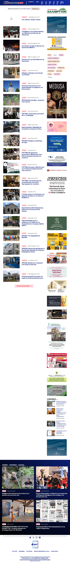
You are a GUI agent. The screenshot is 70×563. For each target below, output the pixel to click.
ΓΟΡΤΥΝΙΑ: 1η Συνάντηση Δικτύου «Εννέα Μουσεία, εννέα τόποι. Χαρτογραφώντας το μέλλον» (31, 182)
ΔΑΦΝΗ (61, 55)
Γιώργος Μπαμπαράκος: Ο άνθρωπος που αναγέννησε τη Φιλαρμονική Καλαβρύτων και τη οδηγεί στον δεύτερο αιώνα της (51, 495)
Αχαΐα (55, 55)
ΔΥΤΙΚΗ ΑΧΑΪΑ (51, 67)
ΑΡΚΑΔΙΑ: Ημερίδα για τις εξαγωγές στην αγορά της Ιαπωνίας (32, 263)
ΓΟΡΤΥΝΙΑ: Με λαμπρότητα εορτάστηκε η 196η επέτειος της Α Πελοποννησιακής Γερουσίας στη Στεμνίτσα (32, 155)
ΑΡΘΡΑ (4, 524)
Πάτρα (49, 74)
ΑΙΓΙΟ (49, 55)
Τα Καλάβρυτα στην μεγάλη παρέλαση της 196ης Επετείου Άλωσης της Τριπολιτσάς (32, 33)
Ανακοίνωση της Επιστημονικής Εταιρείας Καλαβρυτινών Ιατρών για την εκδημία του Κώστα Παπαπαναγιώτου (61, 412)
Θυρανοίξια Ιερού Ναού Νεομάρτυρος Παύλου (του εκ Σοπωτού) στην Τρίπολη (32, 209)
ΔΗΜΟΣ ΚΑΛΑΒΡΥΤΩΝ (53, 61)
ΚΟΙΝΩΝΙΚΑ (51, 71)
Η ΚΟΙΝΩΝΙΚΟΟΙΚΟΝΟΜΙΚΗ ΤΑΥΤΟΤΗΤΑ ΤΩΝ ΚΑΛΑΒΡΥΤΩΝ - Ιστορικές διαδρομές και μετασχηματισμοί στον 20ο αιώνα (15, 528)
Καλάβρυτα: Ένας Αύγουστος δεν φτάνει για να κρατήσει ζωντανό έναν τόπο (15, 494)
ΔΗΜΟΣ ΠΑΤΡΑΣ (52, 64)
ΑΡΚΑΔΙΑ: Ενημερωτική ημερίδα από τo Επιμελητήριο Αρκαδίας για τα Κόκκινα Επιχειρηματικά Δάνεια (33, 250)
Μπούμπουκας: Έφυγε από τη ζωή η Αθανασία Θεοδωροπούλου (61, 403)
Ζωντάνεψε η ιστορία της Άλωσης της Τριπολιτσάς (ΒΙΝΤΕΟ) (33, 46)
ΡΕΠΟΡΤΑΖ (57, 74)
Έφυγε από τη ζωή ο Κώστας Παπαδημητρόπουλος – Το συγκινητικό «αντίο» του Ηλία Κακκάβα (61, 423)
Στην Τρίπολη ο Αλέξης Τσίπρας (31, 19)
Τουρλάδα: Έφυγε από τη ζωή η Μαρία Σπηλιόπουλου (61, 432)
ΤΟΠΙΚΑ (50, 77)
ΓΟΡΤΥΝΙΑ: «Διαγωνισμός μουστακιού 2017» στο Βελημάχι (33, 114)
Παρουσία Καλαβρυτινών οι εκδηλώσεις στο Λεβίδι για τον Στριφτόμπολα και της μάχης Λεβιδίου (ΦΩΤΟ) (33, 223)
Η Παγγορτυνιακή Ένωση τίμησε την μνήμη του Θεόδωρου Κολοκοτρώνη (32, 277)
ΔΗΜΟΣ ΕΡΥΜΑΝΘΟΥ (53, 58)
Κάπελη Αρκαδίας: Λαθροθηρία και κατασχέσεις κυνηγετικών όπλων (32, 128)
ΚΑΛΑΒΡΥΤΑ (61, 67)
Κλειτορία (59, 71)
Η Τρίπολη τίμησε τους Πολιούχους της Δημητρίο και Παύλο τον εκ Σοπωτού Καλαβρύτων (33, 195)
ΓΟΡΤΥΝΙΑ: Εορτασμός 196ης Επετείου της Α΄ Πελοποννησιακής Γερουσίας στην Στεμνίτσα (33, 168)
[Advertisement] (57, 204)
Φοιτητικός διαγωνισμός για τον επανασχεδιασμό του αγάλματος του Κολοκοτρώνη (32, 87)
